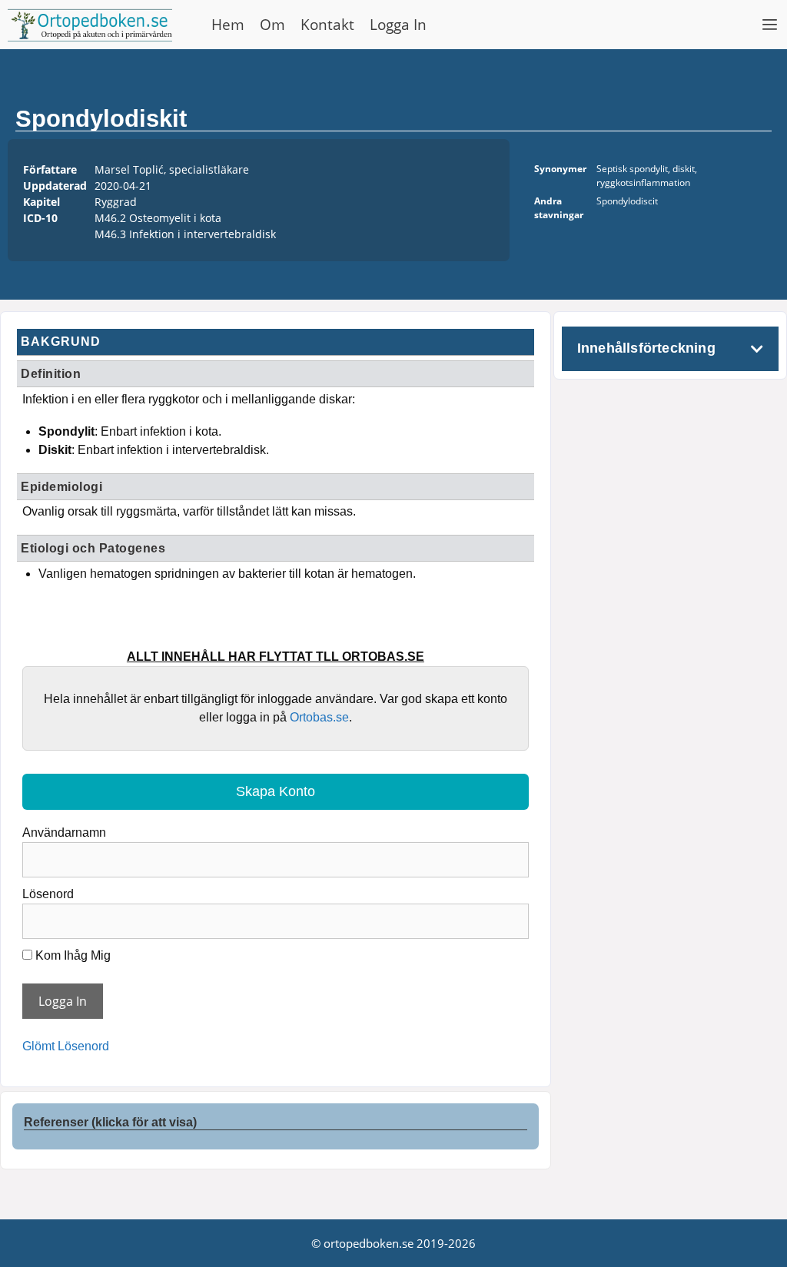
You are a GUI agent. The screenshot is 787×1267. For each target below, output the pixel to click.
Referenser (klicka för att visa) (110, 1122)
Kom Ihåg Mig (71, 955)
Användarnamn (64, 832)
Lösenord (48, 893)
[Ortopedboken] (94, 24)
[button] (770, 24)
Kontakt (327, 25)
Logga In (398, 25)
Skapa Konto (275, 791)
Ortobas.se (319, 717)
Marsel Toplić (129, 169)
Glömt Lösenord (65, 1046)
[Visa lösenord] (511, 916)
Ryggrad (116, 201)
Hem (227, 25)
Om (272, 25)
